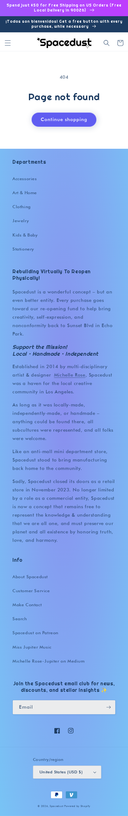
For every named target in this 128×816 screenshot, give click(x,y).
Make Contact (27, 604)
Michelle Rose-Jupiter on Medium (48, 661)
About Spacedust (30, 576)
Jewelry (20, 220)
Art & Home (24, 192)
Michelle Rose (69, 375)
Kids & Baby (25, 234)
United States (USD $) (61, 771)
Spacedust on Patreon (35, 632)
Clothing (21, 206)
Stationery (23, 248)
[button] (8, 43)
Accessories (24, 178)
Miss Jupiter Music (32, 647)
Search (19, 618)
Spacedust (56, 806)
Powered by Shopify (77, 806)
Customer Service (31, 590)
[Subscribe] (108, 707)
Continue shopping (64, 119)
